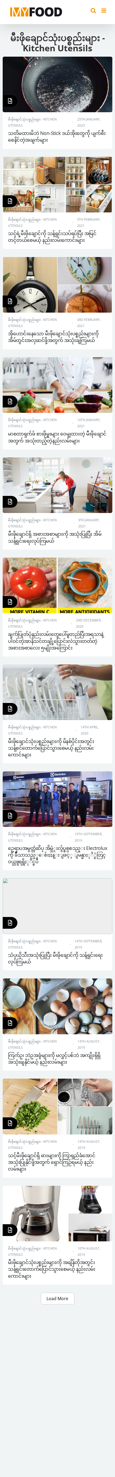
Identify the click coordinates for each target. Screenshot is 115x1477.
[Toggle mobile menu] (104, 10)
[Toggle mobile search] (93, 10)
